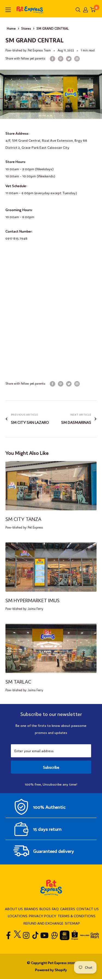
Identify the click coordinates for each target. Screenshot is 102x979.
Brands (31, 908)
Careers (67, 908)
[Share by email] (77, 58)
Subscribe (51, 767)
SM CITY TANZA (23, 518)
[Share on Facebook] (52, 58)
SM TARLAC (18, 681)
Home (11, 28)
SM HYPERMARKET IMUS (32, 600)
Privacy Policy (42, 915)
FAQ (55, 908)
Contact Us (87, 908)
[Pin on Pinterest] (60, 58)
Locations (17, 915)
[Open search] (78, 9)
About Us (14, 908)
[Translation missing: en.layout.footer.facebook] (9, 935)
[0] (93, 10)
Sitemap (72, 923)
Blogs (45, 908)
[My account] (85, 10)
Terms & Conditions (76, 915)
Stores (26, 28)
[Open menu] (8, 10)
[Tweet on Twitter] (69, 58)
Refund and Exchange (43, 923)
